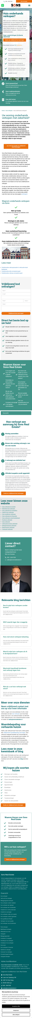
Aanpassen (16, 1010)
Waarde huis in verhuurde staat (8, 909)
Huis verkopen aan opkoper (7, 905)
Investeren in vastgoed (6, 938)
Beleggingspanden (5, 936)
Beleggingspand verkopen (7, 900)
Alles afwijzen (16, 1014)
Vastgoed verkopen (5, 956)
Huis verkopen (9, 110)
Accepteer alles (16, 1006)
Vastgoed (3, 933)
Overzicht (6, 413)
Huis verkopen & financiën (7, 947)
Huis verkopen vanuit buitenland (8, 923)
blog (21, 759)
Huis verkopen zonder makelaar (8, 903)
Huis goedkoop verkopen (6, 918)
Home (3, 110)
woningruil (24, 194)
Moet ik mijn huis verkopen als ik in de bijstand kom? (15, 652)
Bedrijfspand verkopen (6, 929)
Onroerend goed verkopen (7, 954)
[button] (29, 5)
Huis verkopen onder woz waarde (8, 914)
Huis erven (3, 945)
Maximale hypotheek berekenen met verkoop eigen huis (14, 669)
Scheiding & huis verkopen (7, 940)
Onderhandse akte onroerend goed (11, 271)
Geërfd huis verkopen (6, 949)
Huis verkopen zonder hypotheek (8, 916)
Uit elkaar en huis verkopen (7, 943)
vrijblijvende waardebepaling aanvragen (14, 732)
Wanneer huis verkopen (6, 952)
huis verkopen (16, 714)
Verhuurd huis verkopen (6, 898)
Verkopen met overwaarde (7, 921)
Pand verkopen (4, 927)
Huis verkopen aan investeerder (8, 907)
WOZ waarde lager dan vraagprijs (15, 622)
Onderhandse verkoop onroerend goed (12, 273)
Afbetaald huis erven (5, 931)
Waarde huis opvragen (6, 912)
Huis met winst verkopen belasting (16, 637)
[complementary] (16, 1003)
